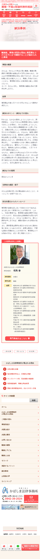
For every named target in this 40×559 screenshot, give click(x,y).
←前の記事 (8, 351)
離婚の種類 (6, 445)
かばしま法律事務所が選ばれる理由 (9, 413)
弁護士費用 (6, 435)
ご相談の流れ (6, 419)
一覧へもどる (20, 351)
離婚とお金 (6, 455)
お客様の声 (6, 476)
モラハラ (5, 461)
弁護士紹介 (6, 429)
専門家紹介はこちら (18, 338)
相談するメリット (8, 466)
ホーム (4, 407)
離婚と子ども (6, 450)
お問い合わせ (6, 440)
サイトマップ (6, 481)
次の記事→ (32, 351)
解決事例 (5, 471)
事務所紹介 (6, 424)
